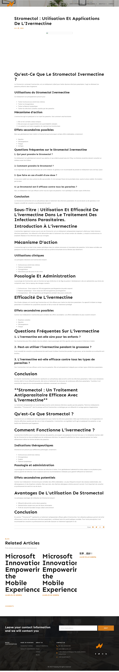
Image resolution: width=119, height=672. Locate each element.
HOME (53, 4)
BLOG (38, 655)
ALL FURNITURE (61, 4)
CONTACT (111, 4)
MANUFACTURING (27, 646)
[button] (93, 527)
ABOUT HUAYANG (42, 646)
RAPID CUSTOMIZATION (76, 4)
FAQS (38, 649)
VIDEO (38, 652)
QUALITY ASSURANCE (28, 649)
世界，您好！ (86, 553)
